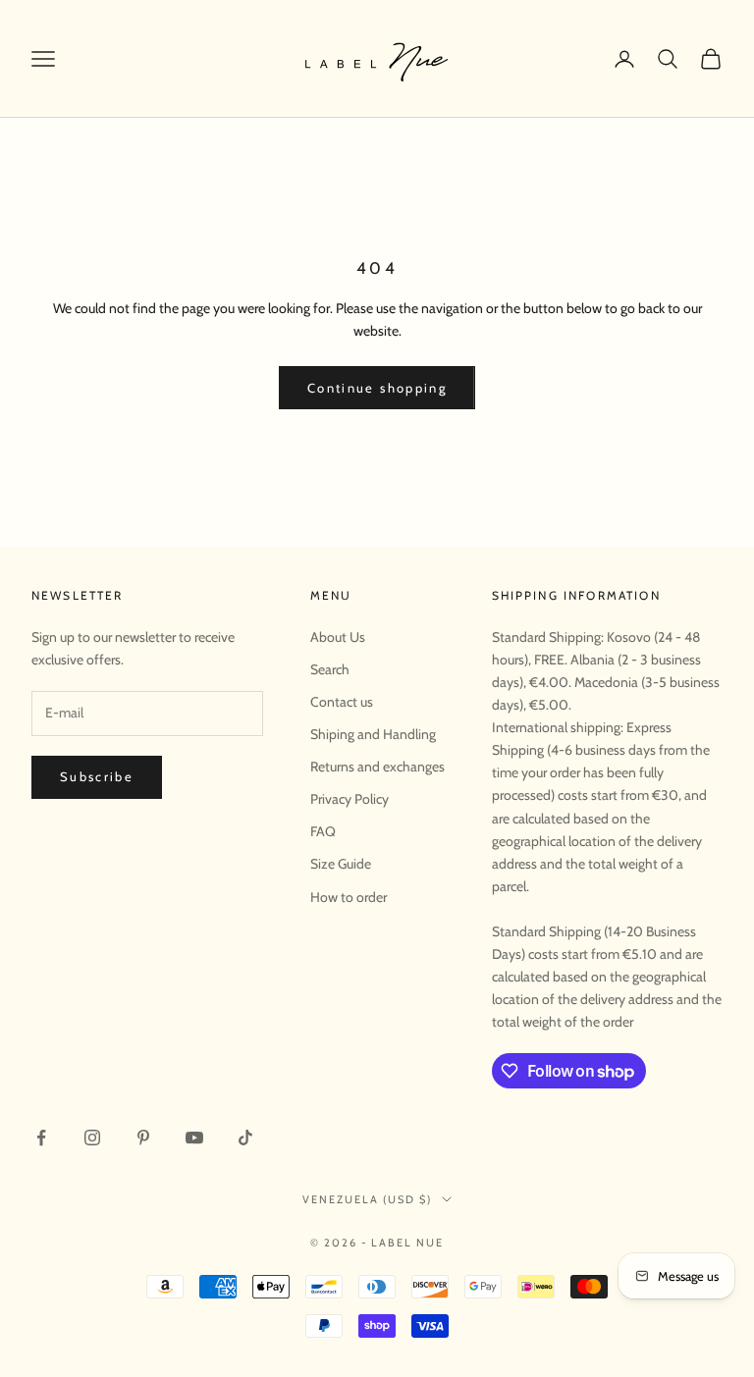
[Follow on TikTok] (245, 1137)
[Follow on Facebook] (41, 1137)
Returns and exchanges (377, 766)
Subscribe (97, 776)
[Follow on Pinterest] (143, 1137)
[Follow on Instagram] (92, 1137)
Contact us (341, 702)
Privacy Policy (349, 799)
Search (330, 669)
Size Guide (340, 864)
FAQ (323, 831)
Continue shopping (377, 388)
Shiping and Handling (373, 734)
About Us (337, 637)
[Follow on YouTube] (194, 1137)
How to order (348, 897)
